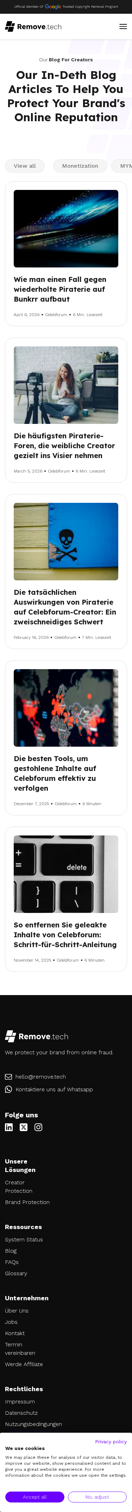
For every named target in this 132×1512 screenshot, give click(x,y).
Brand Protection (27, 1202)
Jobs (11, 1322)
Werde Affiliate (24, 1364)
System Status (24, 1239)
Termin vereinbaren (20, 1348)
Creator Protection (18, 1186)
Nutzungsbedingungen (29, 1424)
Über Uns (17, 1310)
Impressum (20, 1401)
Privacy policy (111, 1441)
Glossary (16, 1273)
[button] (123, 26)
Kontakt (15, 1333)
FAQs (12, 1262)
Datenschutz (21, 1412)
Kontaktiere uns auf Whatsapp (54, 1089)
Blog (11, 1250)
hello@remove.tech (40, 1076)
